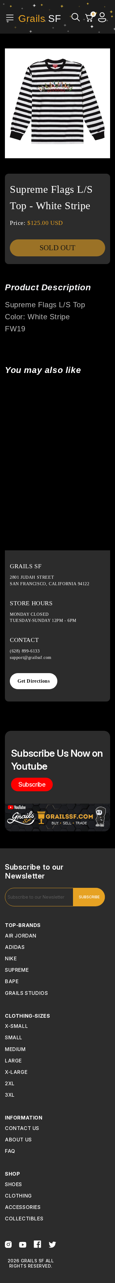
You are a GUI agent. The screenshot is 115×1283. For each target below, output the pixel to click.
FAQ (10, 1151)
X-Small (16, 1026)
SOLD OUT (57, 248)
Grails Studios (26, 993)
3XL (10, 1095)
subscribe (31, 784)
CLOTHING (18, 1196)
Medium (15, 1049)
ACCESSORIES (23, 1207)
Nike (11, 958)
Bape (11, 981)
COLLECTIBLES (24, 1218)
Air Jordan (20, 936)
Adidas (15, 947)
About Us (18, 1139)
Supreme (17, 970)
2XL (10, 1083)
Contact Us (22, 1128)
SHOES (13, 1184)
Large (13, 1060)
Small (13, 1037)
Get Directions (33, 681)
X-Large (16, 1072)
